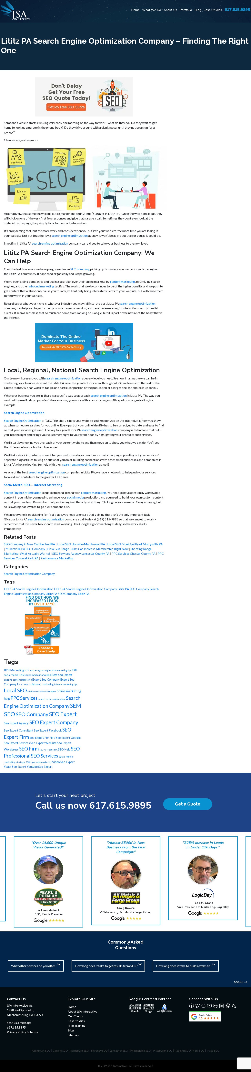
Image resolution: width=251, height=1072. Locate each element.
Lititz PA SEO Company (133, 589)
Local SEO (15, 690)
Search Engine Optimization (24, 413)
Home (135, 10)
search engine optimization (70, 235)
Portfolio (186, 10)
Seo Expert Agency (16, 723)
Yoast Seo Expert (15, 766)
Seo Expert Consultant (18, 730)
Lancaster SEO (119, 1050)
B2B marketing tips (61, 670)
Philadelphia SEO (140, 1050)
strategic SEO (23, 762)
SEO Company (32, 714)
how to (27, 684)
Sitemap (73, 1035)
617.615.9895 (237, 9)
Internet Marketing (48, 485)
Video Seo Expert (63, 762)
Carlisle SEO (60, 1050)
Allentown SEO (41, 1050)
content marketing (122, 281)
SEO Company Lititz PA (73, 593)
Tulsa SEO (213, 1050)
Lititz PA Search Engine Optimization (29, 589)
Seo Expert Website (43, 743)
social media (75, 497)
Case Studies (213, 10)
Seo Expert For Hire (42, 737)
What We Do (151, 10)
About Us (170, 10)
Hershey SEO (99, 1050)
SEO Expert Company (53, 722)
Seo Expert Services (17, 743)
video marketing (44, 762)
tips (32, 762)
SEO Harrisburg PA (48, 749)
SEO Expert (63, 714)
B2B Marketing (14, 670)
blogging (8, 679)
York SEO (199, 1050)
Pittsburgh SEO (163, 1050)
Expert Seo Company (46, 679)
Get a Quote (187, 803)
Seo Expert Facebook (48, 730)
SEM (75, 705)
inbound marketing (41, 286)
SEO (27, 485)
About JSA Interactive (82, 1011)
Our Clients (75, 1016)
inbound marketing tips (65, 684)
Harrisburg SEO (79, 1050)
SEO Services (44, 756)
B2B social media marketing (35, 674)
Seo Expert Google (68, 737)
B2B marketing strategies (38, 670)
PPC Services (24, 698)
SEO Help (64, 749)
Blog (198, 10)
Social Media (13, 485)
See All (239, 981)
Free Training (76, 1025)
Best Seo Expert (61, 674)
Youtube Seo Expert (40, 766)
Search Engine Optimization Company (29, 573)
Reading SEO (183, 1050)
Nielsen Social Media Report (41, 691)
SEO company (79, 269)
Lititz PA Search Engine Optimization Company (85, 589)
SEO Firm (29, 748)
